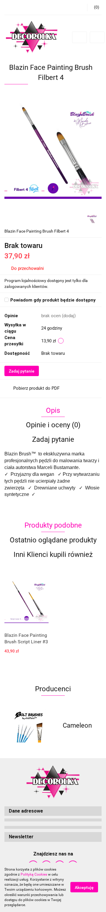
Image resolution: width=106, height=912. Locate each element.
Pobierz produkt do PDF (36, 388)
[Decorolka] (77, 725)
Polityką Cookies (34, 874)
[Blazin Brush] (92, 218)
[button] (53, 811)
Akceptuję (84, 887)
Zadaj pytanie (21, 371)
